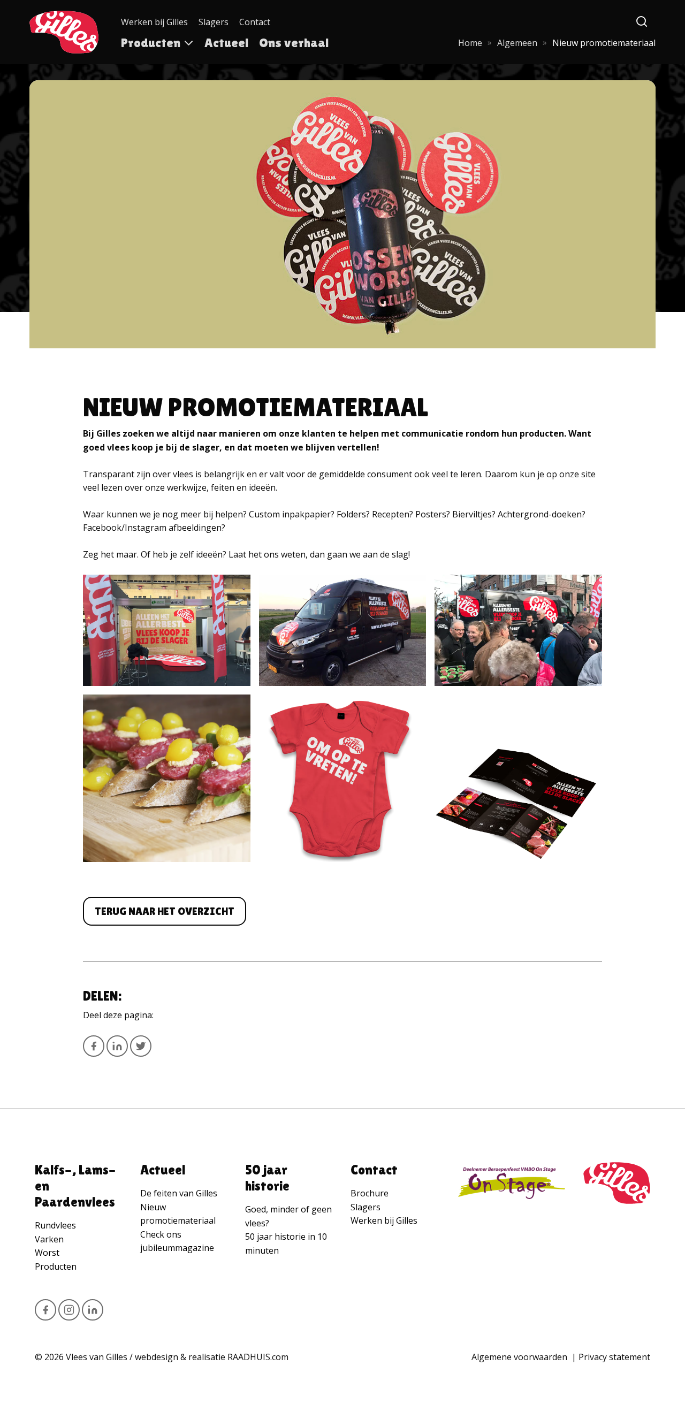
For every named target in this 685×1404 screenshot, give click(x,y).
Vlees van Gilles (96, 1357)
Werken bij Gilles (154, 22)
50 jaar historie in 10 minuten (286, 1243)
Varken (49, 1239)
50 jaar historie (267, 1178)
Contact (254, 22)
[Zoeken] (642, 22)
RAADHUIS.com (257, 1357)
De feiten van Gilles (178, 1193)
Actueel (226, 42)
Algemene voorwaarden (519, 1357)
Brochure (370, 1193)
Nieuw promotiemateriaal (178, 1214)
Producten (150, 42)
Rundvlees (55, 1225)
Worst (47, 1252)
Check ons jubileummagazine (177, 1241)
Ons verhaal (294, 42)
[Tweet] (140, 1046)
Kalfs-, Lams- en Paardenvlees (75, 1186)
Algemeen (517, 43)
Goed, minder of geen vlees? (288, 1216)
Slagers (214, 22)
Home (470, 43)
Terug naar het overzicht (164, 911)
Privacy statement (614, 1357)
